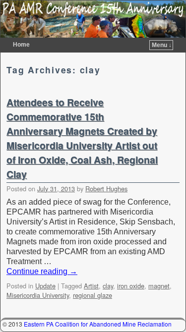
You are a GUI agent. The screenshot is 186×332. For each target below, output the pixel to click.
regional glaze (92, 295)
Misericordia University (37, 295)
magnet (159, 285)
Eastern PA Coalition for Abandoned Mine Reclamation (98, 324)
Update (45, 285)
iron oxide (130, 285)
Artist (91, 285)
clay (108, 285)
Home (21, 44)
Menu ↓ (162, 45)
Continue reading (41, 271)
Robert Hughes (106, 188)
